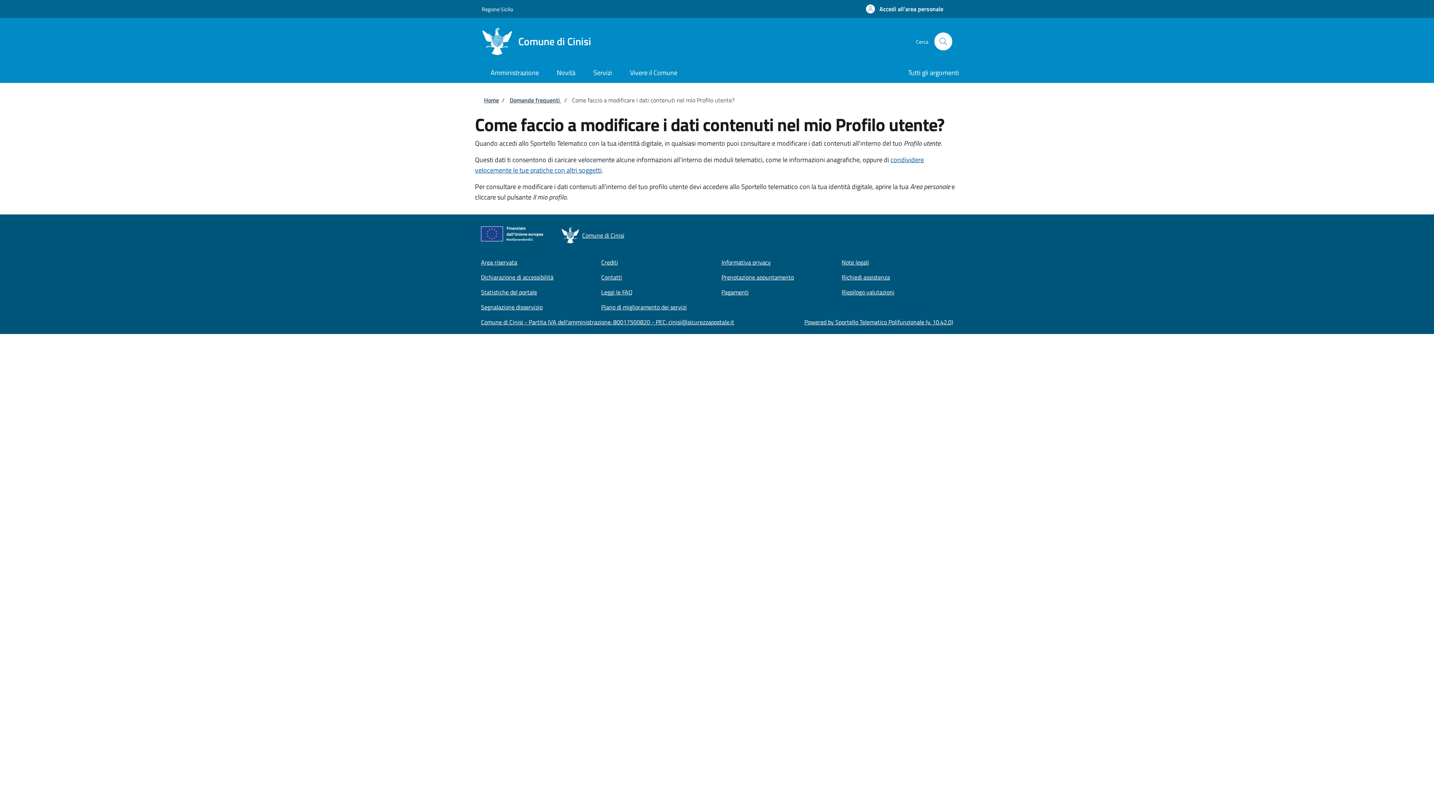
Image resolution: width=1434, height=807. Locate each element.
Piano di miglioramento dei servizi (644, 307)
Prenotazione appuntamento (757, 277)
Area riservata (499, 262)
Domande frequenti (535, 100)
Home (491, 100)
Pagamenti (735, 292)
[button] (904, 9)
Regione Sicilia (497, 9)
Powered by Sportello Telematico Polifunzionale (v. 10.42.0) (878, 322)
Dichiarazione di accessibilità (517, 277)
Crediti (609, 262)
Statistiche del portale (509, 292)
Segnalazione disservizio (512, 307)
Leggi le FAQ (617, 292)
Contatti (611, 277)
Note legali (855, 262)
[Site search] (943, 41)
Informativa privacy (746, 262)
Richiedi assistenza (866, 277)
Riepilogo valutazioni (868, 292)
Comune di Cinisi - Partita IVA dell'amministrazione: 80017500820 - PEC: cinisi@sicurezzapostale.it (607, 322)
